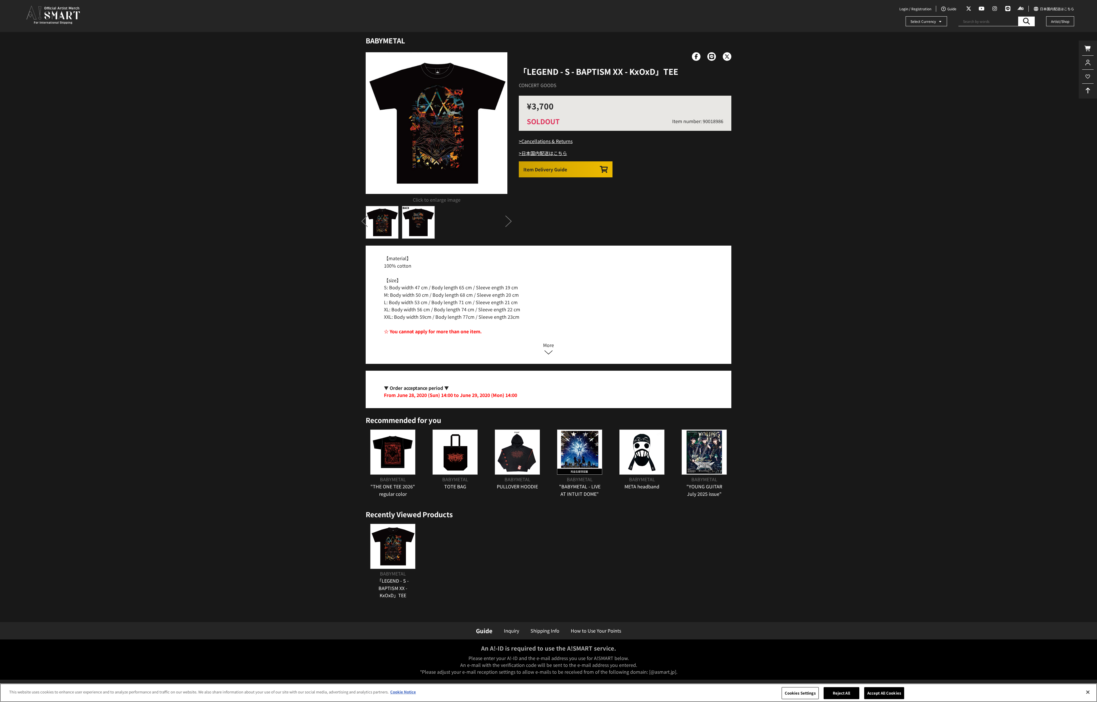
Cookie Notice (403, 692)
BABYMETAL (385, 40)
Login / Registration (915, 8)
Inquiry (511, 630)
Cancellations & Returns (546, 141)
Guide (484, 631)
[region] (548, 692)
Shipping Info (545, 630)
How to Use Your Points (596, 630)
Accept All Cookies (884, 693)
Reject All (841, 693)
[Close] (1088, 692)
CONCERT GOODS (537, 85)
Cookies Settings (800, 693)
